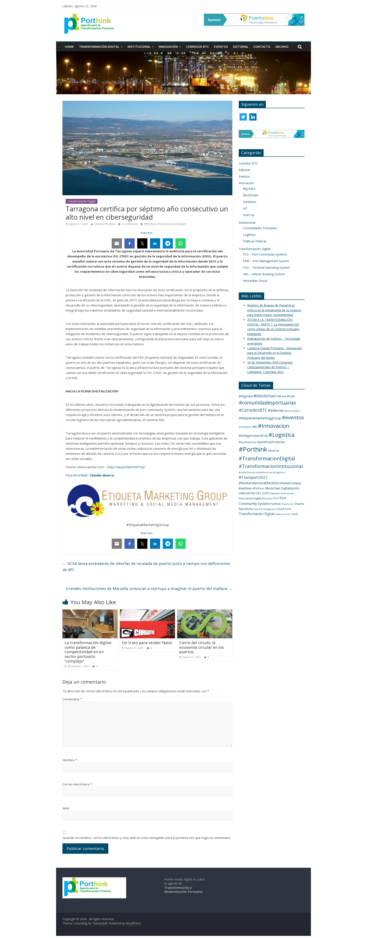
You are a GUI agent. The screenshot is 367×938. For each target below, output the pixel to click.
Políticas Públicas (255, 241)
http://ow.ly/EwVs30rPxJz (126, 467)
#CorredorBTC (253, 410)
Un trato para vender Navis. (147, 642)
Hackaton (249, 202)
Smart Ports (284, 509)
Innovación (168, 47)
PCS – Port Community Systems (265, 254)
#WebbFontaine (290, 483)
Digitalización (290, 488)
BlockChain (250, 195)
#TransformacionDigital (171, 224)
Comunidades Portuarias (260, 228)
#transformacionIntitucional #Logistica (262, 472)
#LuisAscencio (248, 442)
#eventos (293, 417)
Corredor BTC (197, 47)
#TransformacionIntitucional (271, 466)
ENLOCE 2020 (259, 493)
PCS (276, 498)
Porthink (275, 504)
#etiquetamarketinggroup (260, 418)
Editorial (240, 47)
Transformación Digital (99, 47)
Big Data (249, 189)
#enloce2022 (292, 410)
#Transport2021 (253, 477)
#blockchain (265, 396)
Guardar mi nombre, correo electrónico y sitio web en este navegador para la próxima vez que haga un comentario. (146, 837)
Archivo (281, 47)
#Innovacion (273, 426)
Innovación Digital (250, 498)
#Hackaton (245, 426)
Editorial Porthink (105, 224)
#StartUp (273, 450)
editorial (244, 493)
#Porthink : (81, 475)
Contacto (261, 47)
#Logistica (281, 434)
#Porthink (150, 224)
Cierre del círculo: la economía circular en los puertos (201, 647)
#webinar (245, 488)
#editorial (275, 410)
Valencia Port (283, 514)
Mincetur (267, 498)
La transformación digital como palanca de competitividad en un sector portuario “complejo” (88, 651)
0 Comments (129, 224)
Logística (249, 235)
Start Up (248, 215)
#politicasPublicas (271, 442)
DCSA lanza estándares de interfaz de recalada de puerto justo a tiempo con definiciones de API (146, 566)
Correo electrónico (77, 784)
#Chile (291, 396)
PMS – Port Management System (266, 261)
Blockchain (272, 488)
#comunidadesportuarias (267, 402)
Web (65, 808)
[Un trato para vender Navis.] (147, 612)
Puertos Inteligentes (265, 509)
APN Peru (258, 488)
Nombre (69, 760)
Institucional (138, 47)
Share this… (147, 233)
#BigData (246, 396)
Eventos (221, 47)
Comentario (72, 699)
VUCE (295, 514)
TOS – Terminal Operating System (266, 267)
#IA (255, 427)
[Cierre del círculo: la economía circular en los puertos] (204, 612)
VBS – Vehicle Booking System (264, 274)
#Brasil (282, 396)
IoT (245, 208)
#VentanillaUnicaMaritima (259, 483)
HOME (69, 47)
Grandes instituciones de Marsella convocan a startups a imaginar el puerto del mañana (149, 588)
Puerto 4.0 (288, 504)
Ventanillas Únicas (255, 281)
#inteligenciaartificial (253, 436)
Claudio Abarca (102, 475)
